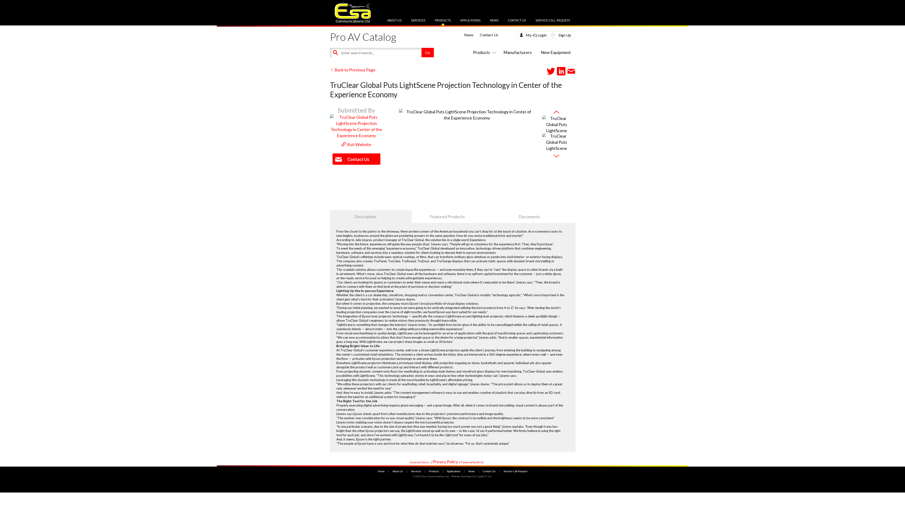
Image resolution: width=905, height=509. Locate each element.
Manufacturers (517, 52)
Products (443, 20)
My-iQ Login (536, 35)
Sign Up (565, 35)
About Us (394, 20)
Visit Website (358, 144)
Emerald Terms (419, 462)
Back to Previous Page (354, 69)
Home (381, 471)
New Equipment (556, 52)
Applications (470, 20)
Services (418, 20)
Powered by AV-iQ (472, 462)
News (494, 20)
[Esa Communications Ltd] (353, 21)
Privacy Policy (445, 461)
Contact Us (517, 20)
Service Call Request (552, 20)
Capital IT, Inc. (484, 476)
